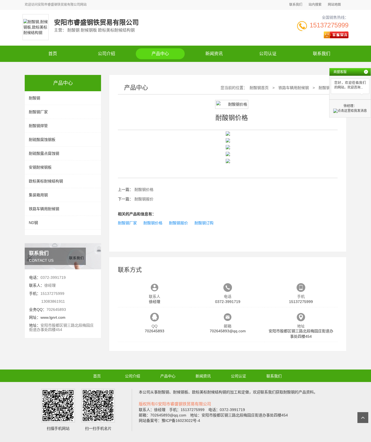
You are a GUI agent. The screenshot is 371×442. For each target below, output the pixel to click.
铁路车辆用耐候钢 (44, 209)
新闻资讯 (214, 53)
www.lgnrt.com (52, 317)
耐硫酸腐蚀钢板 (42, 139)
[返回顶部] (362, 417)
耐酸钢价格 (328, 88)
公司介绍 (106, 53)
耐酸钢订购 (203, 223)
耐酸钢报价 (143, 199)
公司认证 (267, 53)
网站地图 (334, 5)
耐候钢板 (180, 392)
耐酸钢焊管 (38, 126)
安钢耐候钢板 (40, 167)
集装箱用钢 (38, 195)
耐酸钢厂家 (38, 112)
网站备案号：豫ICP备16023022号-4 (169, 420)
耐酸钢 (34, 98)
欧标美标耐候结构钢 (46, 181)
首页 (52, 53)
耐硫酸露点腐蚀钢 (44, 153)
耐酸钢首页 (259, 88)
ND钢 (33, 222)
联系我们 (295, 5)
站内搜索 (315, 5)
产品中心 (160, 53)
